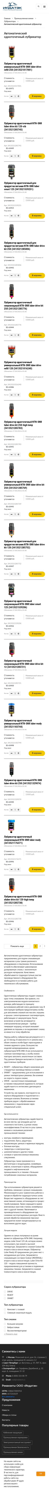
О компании (7, 1405)
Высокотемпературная (17, 1331)
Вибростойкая (13, 1327)
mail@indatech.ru (18, 1380)
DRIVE (10, 1292)
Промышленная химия (13, 1452)
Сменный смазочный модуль (19, 1313)
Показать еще (17, 946)
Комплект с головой (15, 1310)
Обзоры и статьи (9, 1415)
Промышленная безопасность (16, 1447)
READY (10, 1295)
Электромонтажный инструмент (17, 1443)
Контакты (6, 1420)
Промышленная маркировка (15, 1438)
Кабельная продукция (12, 1433)
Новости (5, 1410)
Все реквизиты (8, 1397)
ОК (40, 1474)
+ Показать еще (10, 1334)
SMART (10, 1298)
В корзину (37, 96)
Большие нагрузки (15, 1324)
